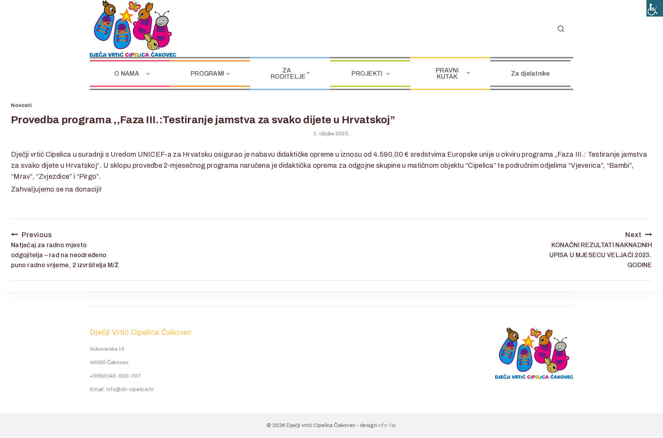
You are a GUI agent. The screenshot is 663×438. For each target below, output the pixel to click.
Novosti (21, 105)
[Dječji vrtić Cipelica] (133, 28)
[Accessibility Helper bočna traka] (654, 8)
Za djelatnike (530, 73)
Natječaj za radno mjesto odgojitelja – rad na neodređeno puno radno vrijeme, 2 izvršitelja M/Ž (64, 250)
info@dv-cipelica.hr (130, 389)
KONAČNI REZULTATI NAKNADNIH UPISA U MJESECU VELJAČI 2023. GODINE (600, 250)
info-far (387, 425)
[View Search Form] (561, 28)
